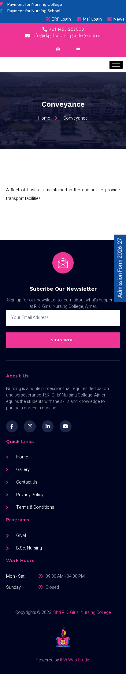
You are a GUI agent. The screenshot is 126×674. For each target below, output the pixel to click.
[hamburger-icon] (116, 64)
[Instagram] (58, 49)
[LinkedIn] (68, 49)
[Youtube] (65, 426)
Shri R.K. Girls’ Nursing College (82, 612)
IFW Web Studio (75, 660)
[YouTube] (78, 49)
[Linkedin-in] (48, 426)
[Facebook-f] (12, 426)
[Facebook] (48, 49)
